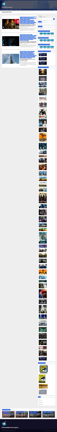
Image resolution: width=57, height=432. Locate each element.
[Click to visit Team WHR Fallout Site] (43, 178)
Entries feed (40, 400)
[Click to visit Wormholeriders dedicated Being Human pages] (43, 91)
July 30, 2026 (32, 416)
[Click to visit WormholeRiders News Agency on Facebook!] (43, 58)
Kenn (26, 61)
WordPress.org (41, 404)
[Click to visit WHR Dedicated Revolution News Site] (43, 255)
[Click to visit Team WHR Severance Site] (43, 266)
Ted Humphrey (32, 23)
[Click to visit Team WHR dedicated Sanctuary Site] (43, 260)
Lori (9, 416)
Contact (6, 9)
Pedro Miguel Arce (33, 56)
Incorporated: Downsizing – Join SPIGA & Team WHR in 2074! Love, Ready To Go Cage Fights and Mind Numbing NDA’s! (28, 42)
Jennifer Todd (29, 20)
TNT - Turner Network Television (33, 413)
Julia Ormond (27, 55)
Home (3, 9)
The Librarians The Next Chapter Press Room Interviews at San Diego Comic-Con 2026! (34, 415)
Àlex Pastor (24, 34)
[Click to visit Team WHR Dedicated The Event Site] (43, 301)
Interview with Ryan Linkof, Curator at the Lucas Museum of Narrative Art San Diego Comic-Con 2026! (8, 415)
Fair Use (16, 9)
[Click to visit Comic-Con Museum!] (42, 378)
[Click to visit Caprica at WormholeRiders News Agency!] (43, 104)
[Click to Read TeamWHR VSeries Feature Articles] (43, 347)
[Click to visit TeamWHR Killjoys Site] (43, 219)
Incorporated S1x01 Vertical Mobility (30, 54)
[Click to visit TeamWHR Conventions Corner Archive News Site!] (43, 358)
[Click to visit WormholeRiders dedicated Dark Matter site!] (43, 129)
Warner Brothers (38, 413)
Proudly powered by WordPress (5, 430)
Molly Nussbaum (21, 39)
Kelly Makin (31, 55)
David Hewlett (34, 35)
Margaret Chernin (34, 55)
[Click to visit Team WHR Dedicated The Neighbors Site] (43, 316)
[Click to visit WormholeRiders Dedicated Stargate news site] (43, 277)
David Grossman (31, 35)
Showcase (24, 23)
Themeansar (14, 430)
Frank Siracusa (21, 19)
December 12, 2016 (23, 61)
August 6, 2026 (19, 416)
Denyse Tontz (25, 18)
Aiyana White (21, 34)
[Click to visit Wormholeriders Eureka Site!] (43, 166)
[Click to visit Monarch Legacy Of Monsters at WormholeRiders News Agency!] (43, 237)
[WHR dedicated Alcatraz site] (43, 78)
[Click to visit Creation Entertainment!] (43, 386)
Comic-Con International (22, 35)
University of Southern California (6, 413)
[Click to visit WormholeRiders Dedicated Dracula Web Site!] (43, 160)
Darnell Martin (27, 35)
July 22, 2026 (45, 416)
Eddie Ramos (28, 18)
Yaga (43, 413)
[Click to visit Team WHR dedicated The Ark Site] (43, 293)
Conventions (12, 9)
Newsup (11, 430)
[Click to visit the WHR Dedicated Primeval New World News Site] (43, 250)
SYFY (30, 23)
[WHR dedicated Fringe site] (43, 189)
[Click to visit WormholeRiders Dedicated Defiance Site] (43, 152)
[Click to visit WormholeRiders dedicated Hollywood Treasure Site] (43, 212)
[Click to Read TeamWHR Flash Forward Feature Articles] (43, 184)
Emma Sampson (34, 18)
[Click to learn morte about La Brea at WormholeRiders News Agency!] (43, 225)
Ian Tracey (21, 54)
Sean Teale (21, 23)
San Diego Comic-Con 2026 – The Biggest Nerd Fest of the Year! (48, 415)
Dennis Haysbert (21, 18)
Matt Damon (21, 56)
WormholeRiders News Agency (7, 7)
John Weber (33, 20)
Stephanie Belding (27, 23)
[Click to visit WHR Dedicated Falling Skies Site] (43, 173)
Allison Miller (27, 34)
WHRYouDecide (12, 413)
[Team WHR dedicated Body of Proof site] (43, 98)
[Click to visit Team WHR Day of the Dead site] (43, 137)
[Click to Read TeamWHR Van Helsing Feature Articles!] (43, 342)
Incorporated (28, 19)
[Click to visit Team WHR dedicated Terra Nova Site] (43, 285)
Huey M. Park (25, 19)
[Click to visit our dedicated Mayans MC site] (43, 229)
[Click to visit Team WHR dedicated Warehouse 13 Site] (43, 353)
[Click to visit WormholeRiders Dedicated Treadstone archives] (43, 329)
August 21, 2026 (5, 416)
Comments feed (41, 402)
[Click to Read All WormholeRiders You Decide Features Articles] (43, 54)
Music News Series (26, 39)
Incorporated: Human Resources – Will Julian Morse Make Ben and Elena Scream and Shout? (28, 25)
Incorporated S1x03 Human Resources (24, 20)
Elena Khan (31, 18)
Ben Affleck (31, 34)
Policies (20, 9)
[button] (53, 9)
